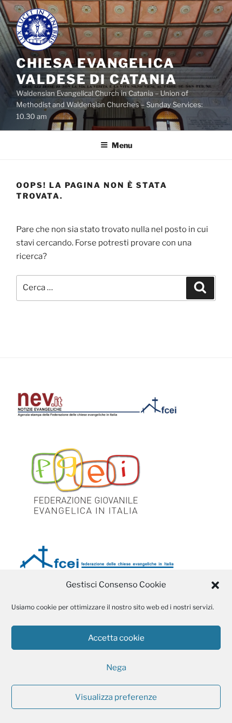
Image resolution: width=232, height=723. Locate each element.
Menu (122, 145)
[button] (215, 585)
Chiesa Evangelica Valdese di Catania (96, 71)
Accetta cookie (116, 638)
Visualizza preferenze (116, 697)
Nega (116, 667)
